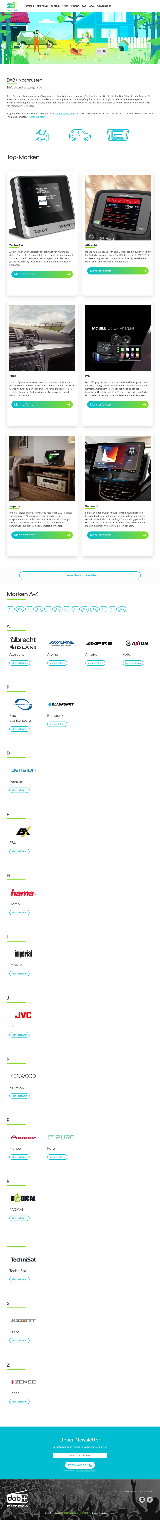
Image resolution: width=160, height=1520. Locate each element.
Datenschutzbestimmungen (86, 1471)
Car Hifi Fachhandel (65, 113)
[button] (7, 1513)
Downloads (104, 6)
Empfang (42, 6)
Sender (29, 6)
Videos (75, 6)
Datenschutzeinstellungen (103, 1513)
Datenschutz (145, 1491)
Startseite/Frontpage (14, 6)
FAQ (84, 6)
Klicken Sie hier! (36, 116)
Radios (55, 6)
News (65, 6)
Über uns (117, 1491)
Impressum (130, 1491)
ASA (91, 6)
